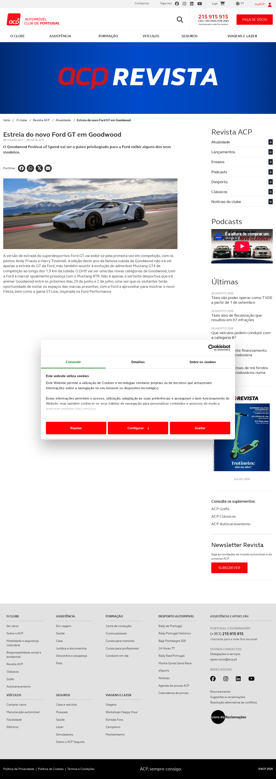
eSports (163, 670)
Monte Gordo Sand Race (175, 663)
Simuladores (64, 734)
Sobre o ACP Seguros (70, 742)
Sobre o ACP (14, 633)
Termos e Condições (80, 769)
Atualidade (63, 120)
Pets (59, 663)
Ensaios (241, 161)
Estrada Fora (114, 720)
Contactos (142, 3)
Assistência (65, 616)
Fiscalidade (14, 720)
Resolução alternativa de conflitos (233, 702)
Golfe (10, 679)
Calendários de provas (173, 693)
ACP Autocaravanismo (230, 523)
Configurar (135, 428)
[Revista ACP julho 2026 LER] (242, 433)
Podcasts (241, 171)
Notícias (164, 678)
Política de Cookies (51, 769)
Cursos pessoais (116, 633)
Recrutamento (220, 692)
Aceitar (200, 428)
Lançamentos (241, 151)
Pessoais (62, 712)
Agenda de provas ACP (173, 686)
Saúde (60, 633)
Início (6, 120)
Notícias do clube (241, 201)
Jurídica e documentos (71, 648)
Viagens (111, 704)
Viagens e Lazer (118, 695)
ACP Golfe (220, 508)
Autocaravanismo (18, 686)
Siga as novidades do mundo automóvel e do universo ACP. (241, 556)
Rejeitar (76, 428)
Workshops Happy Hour (122, 712)
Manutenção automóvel (23, 712)
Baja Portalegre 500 (172, 641)
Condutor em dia (117, 656)
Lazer (60, 727)
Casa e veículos (66, 704)
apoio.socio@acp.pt (223, 659)
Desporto (241, 181)
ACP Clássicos (223, 516)
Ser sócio (12, 626)
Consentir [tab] (73, 362)
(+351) (226, 633)
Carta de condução (119, 626)
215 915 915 (213, 16)
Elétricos (12, 727)
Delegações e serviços (225, 654)
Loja (215, 3)
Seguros (63, 695)
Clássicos (241, 191)
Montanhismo (115, 734)
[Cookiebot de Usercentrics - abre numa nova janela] (211, 348)
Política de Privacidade (18, 769)
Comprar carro (16, 704)
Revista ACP (41, 120)
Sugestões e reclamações (227, 697)
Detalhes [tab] (138, 362)
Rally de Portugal (170, 626)
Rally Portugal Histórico (174, 633)
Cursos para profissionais (122, 648)
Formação (114, 616)
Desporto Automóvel (176, 616)
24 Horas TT (166, 648)
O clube (21, 120)
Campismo (113, 727)
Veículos (13, 695)
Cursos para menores (120, 641)
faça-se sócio (254, 19)
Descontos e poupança (71, 656)
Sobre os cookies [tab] (203, 362)
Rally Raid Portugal (171, 656)
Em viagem (63, 626)
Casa (59, 641)
